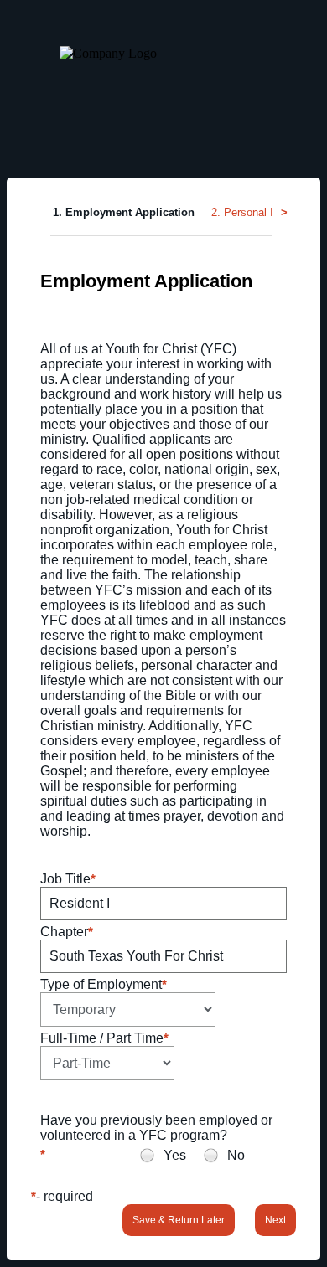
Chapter (64, 931)
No (236, 1155)
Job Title (65, 879)
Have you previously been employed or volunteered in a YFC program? (156, 1127)
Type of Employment (101, 984)
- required (64, 1196)
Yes (175, 1155)
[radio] (147, 1155)
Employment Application (146, 280)
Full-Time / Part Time (102, 1038)
